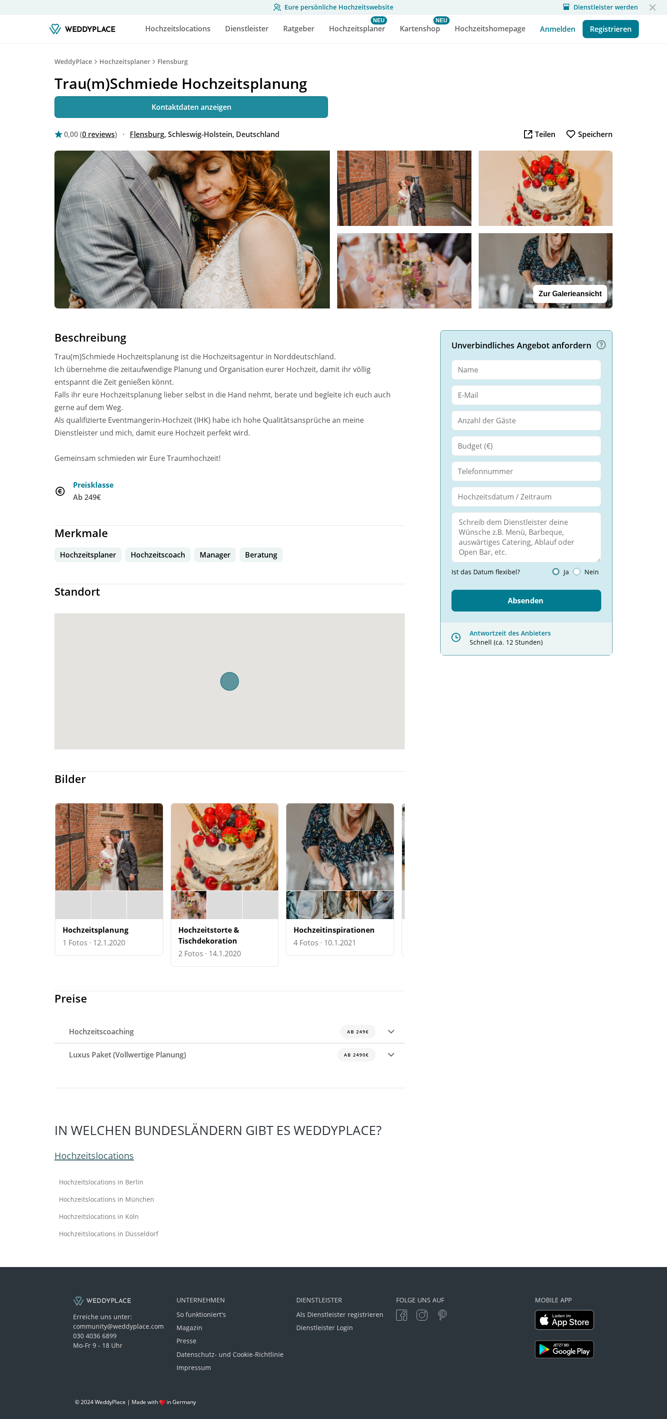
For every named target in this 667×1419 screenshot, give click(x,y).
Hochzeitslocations (94, 1156)
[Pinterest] (442, 1316)
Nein (591, 572)
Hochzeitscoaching (219, 1032)
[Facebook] (401, 1316)
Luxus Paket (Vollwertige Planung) (219, 1055)
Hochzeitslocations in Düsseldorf (108, 1234)
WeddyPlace (73, 61)
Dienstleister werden (606, 7)
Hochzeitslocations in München (106, 1199)
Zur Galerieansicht (570, 294)
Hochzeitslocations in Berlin (101, 1182)
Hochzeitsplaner (124, 61)
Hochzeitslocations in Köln (99, 1217)
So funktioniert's (201, 1314)
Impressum (194, 1367)
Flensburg (172, 61)
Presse (186, 1340)
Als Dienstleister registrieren (339, 1314)
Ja (566, 572)
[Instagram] (422, 1316)
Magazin (189, 1327)
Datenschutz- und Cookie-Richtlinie (230, 1354)
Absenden (526, 601)
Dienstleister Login (324, 1327)
